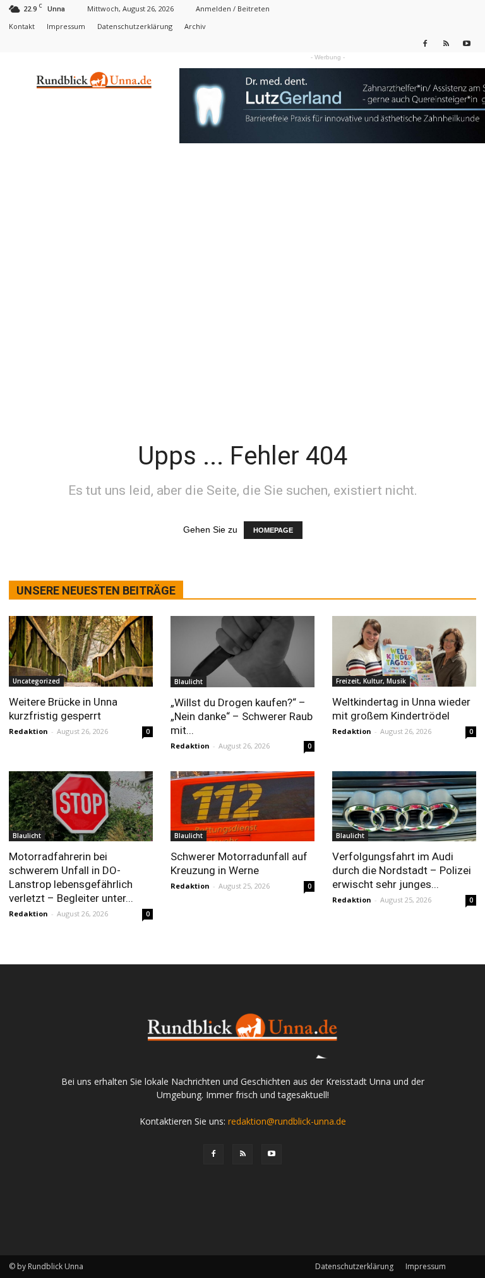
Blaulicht (188, 681)
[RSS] (445, 43)
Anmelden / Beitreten (233, 8)
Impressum (66, 26)
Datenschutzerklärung (134, 26)
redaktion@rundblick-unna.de (287, 1121)
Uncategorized (36, 681)
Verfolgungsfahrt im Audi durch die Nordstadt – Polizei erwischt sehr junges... (401, 870)
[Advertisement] (242, 253)
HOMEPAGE (273, 530)
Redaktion (28, 731)
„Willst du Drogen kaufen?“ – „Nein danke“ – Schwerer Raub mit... (242, 716)
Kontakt (22, 26)
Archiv (195, 26)
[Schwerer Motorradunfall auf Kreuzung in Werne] (242, 806)
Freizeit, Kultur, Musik (371, 681)
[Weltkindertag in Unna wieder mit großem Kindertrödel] (404, 651)
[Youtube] (466, 43)
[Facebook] (425, 43)
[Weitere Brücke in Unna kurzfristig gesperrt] (81, 651)
